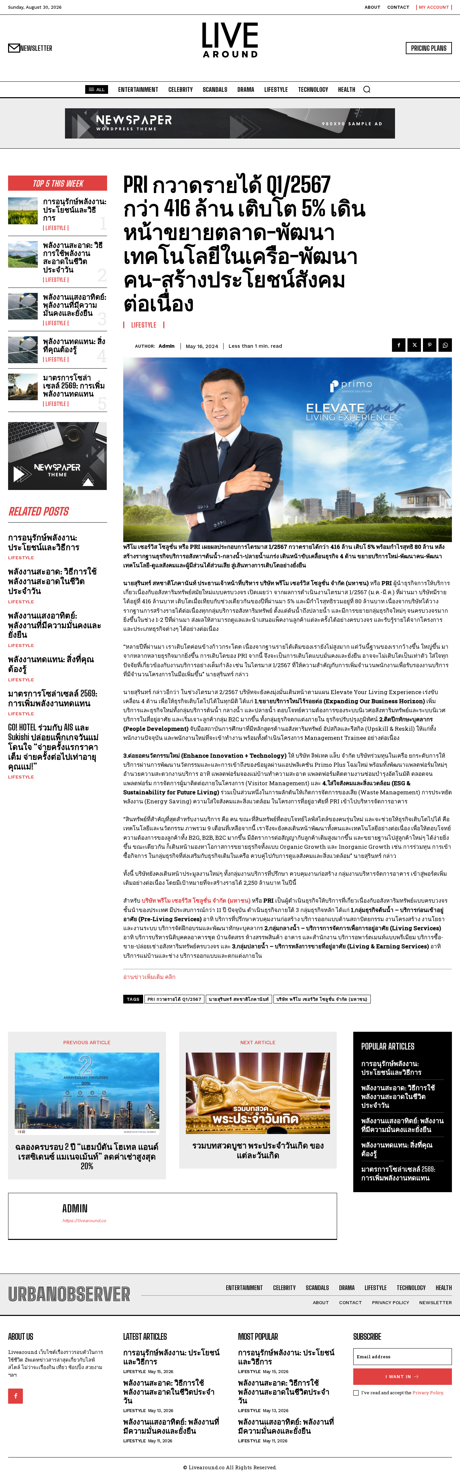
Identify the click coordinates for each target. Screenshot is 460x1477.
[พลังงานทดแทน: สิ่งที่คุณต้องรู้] (23, 349)
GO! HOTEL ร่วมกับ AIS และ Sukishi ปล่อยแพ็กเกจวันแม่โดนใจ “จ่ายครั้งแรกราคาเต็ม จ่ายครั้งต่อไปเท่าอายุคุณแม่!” (53, 746)
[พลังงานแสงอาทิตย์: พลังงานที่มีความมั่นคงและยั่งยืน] (23, 306)
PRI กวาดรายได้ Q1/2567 (174, 999)
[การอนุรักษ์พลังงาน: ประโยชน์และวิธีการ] (23, 210)
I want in (398, 1376)
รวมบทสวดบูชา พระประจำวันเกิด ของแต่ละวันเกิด (258, 1150)
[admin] (129, 346)
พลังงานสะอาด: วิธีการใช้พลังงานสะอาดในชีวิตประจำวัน (73, 257)
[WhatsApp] (445, 345)
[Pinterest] (429, 345)
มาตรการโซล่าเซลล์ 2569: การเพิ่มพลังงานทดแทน (74, 385)
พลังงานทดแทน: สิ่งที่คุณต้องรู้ (74, 345)
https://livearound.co (84, 1220)
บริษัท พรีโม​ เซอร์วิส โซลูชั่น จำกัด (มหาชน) (322, 999)
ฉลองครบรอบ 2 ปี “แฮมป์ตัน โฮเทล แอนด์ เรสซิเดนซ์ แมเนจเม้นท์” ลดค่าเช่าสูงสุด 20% (87, 1156)
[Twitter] (414, 345)
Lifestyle (55, 228)
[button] (367, 89)
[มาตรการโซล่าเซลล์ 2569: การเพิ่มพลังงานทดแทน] (23, 387)
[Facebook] (398, 345)
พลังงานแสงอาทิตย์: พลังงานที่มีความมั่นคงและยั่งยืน (74, 304)
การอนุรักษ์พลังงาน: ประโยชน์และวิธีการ (74, 209)
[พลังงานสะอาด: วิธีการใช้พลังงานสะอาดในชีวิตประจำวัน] (23, 254)
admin (166, 346)
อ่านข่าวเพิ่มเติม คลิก (149, 977)
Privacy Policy (428, 1393)
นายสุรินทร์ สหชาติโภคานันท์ (239, 999)
